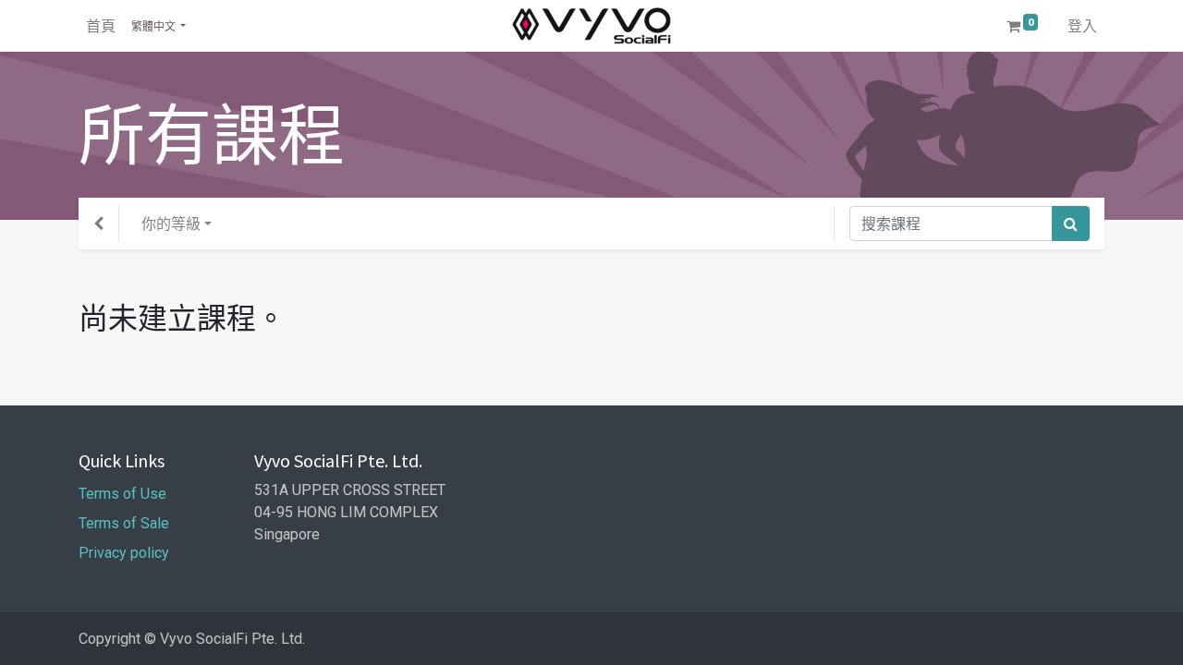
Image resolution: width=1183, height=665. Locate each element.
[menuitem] (101, 25)
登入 (1082, 26)
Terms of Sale (124, 523)
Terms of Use (124, 493)
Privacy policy (126, 553)
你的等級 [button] (171, 223)
